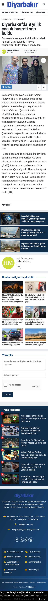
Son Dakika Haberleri (10, 571)
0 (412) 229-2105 (26, 524)
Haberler (6, 20)
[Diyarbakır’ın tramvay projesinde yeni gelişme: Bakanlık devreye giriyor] (35, 312)
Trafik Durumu (34, 557)
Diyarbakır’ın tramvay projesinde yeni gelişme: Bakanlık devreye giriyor (35, 322)
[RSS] (31, 539)
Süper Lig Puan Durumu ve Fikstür (12, 563)
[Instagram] (26, 539)
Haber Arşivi (33, 570)
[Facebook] (17, 539)
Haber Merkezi (23, 261)
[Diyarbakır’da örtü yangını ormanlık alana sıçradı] (35, 334)
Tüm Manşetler (34, 562)
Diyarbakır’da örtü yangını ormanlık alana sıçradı (35, 344)
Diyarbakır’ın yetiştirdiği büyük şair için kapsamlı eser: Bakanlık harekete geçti (35, 298)
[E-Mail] (19, 267)
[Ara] (43, 4)
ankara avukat (9, 582)
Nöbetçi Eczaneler (15, 552)
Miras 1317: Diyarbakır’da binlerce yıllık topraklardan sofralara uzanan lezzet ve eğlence (12, 298)
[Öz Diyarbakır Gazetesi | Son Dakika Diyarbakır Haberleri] (22, 4)
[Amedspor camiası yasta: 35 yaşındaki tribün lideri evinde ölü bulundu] (12, 312)
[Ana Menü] (3, 4)
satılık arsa (32, 582)
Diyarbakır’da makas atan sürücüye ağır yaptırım (12, 344)
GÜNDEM (40, 12)
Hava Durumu (34, 552)
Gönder (7, 394)
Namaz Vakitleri (14, 557)
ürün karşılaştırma (41, 582)
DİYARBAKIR (27, 12)
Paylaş (8, 87)
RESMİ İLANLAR (10, 12)
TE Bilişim (30, 587)
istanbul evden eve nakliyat (21, 582)
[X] (22, 539)
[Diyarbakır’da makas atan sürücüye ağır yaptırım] (12, 334)
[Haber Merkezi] (8, 263)
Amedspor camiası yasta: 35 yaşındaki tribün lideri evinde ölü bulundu (12, 322)
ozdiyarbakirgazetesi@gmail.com (26, 529)
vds (3, 582)
